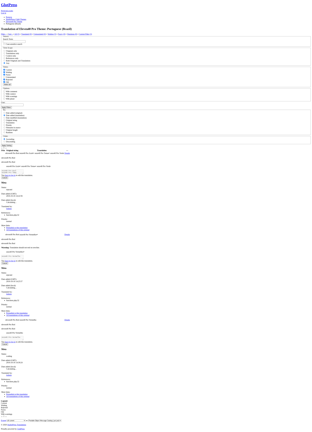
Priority (9, 125)
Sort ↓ (10, 34)
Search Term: (8, 39)
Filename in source (13, 128)
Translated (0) (26, 34)
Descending (10, 142)
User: (3, 102)
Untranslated (10, 77)
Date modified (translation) (16, 118)
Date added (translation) (15, 115)
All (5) (17, 34)
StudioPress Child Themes (16, 19)
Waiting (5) (52, 34)
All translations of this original (17, 230)
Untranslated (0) (40, 34)
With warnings (11, 96)
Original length (12, 130)
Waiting (8, 72)
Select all (7, 84)
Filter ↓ (3, 34)
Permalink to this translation (17, 228)
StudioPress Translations (16, 425)
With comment (11, 91)
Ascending (10, 139)
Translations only (12, 53)
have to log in (10, 175)
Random (9, 132)
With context (11, 94)
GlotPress (9, 5)
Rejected (9, 80)
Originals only (11, 51)
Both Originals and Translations (18, 61)
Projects (4, 11)
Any (7, 63)
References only (12, 58)
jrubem (9, 209)
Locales (10, 11)
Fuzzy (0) (61, 34)
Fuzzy (8, 75)
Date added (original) (14, 113)
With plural (10, 99)
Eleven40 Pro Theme (14, 22)
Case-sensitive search (14, 44)
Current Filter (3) (85, 34)
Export (3, 420)
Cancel (4, 178)
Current (8, 70)
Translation (10, 123)
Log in (3, 13)
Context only (11, 56)
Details (67, 153)
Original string (11, 120)
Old (7, 82)
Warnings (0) (72, 34)
